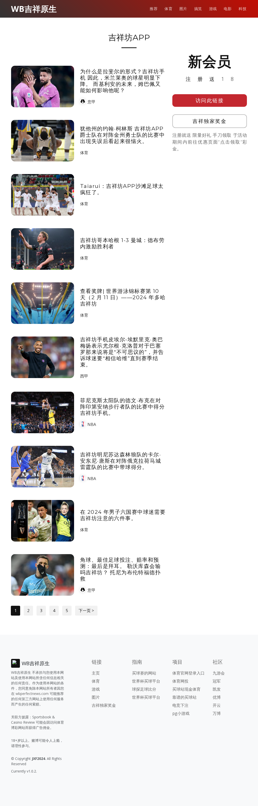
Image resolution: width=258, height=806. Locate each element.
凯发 (217, 689)
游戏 (213, 8)
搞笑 (198, 8)
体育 (168, 8)
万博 (217, 713)
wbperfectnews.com (32, 693)
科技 (242, 8)
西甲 (84, 376)
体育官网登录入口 (188, 673)
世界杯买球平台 (146, 681)
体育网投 (180, 681)
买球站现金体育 (186, 689)
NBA (91, 424)
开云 (217, 705)
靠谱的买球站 (184, 697)
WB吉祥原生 (34, 8)
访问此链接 (210, 100)
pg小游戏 (180, 713)
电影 (228, 8)
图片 (183, 8)
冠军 (217, 681)
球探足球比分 (144, 689)
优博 (217, 697)
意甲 (91, 102)
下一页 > (86, 610)
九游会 (219, 673)
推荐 (153, 8)
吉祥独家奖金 (209, 121)
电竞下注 (180, 705)
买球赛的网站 (144, 673)
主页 (96, 673)
